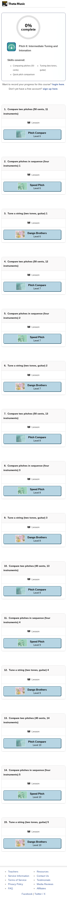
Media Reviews (45, 884)
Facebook (27, 894)
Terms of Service (17, 880)
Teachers (13, 871)
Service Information (18, 876)
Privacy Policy (15, 884)
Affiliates (41, 888)
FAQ (10, 888)
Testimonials (43, 880)
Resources (42, 871)
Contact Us (43, 876)
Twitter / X (40, 894)
